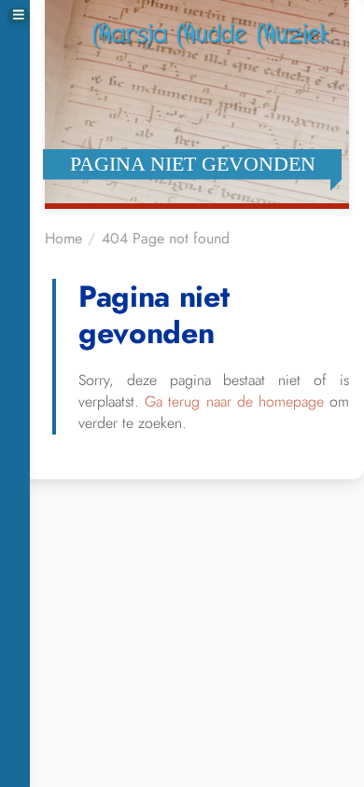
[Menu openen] (18, 15)
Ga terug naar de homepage (234, 401)
